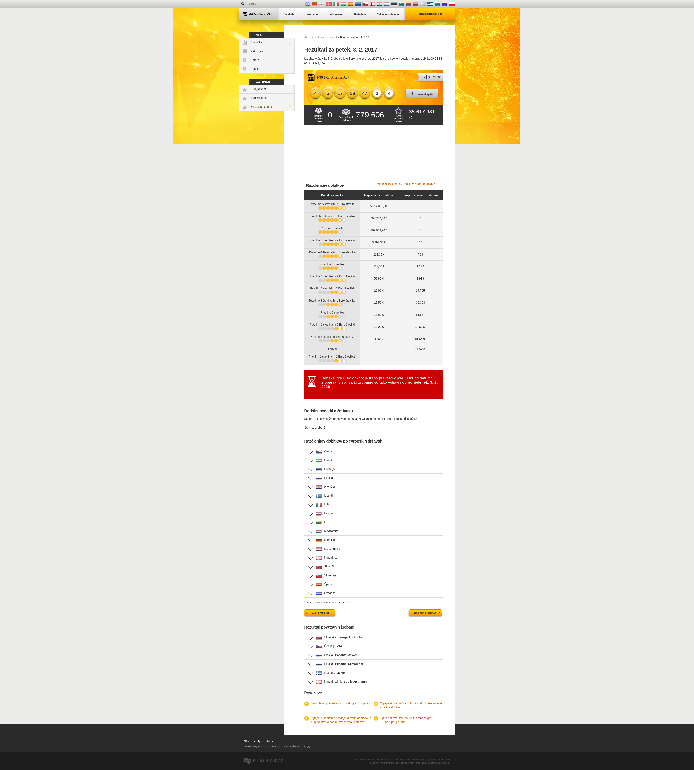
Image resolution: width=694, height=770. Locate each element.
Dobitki (255, 60)
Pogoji (307, 746)
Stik (246, 741)
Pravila (255, 68)
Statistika (256, 42)
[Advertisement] (373, 155)
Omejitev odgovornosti (255, 746)
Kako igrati (257, 51)
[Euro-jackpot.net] (305, 37)
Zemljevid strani (262, 741)
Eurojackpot (258, 89)
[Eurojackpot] (258, 14)
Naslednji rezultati (425, 612)
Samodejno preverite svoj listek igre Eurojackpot (341, 703)
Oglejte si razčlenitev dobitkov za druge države (405, 183)
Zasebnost (275, 746)
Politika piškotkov (292, 746)
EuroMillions (258, 97)
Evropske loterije (261, 106)
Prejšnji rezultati (320, 612)
